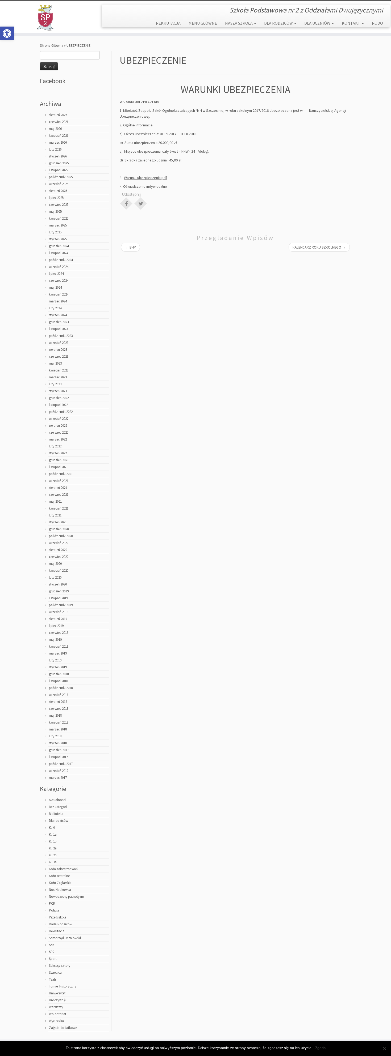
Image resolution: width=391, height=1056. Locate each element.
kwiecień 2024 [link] (58, 294)
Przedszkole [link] (57, 917)
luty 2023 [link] (55, 384)
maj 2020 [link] (55, 563)
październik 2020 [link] (61, 536)
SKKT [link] (52, 945)
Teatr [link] (52, 979)
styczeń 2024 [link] (58, 315)
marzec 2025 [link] (58, 225)
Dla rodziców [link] (58, 820)
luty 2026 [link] (55, 149)
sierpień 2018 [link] (58, 701)
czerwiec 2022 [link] (58, 432)
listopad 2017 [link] (58, 757)
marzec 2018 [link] (58, 729)
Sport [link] (53, 958)
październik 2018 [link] (61, 688)
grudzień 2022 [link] (59, 398)
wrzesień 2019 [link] (58, 612)
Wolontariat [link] (57, 1014)
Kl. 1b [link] (53, 841)
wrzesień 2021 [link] (58, 480)
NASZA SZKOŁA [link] (239, 23)
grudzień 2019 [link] (59, 591)
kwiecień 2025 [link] (58, 218)
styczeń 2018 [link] (58, 743)
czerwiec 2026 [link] (58, 121)
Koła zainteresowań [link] (63, 869)
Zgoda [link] (320, 1048)
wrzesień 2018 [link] (58, 694)
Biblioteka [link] (56, 813)
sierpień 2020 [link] (58, 550)
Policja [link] (54, 910)
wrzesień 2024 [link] (58, 266)
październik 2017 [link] (61, 764)
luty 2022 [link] (55, 446)
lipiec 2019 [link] (56, 625)
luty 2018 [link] (55, 736)
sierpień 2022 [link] (58, 425)
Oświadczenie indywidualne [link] (145, 186)
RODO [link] (377, 23)
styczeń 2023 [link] (58, 391)
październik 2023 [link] (61, 336)
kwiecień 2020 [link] (58, 570)
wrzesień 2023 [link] (58, 342)
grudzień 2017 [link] (59, 750)
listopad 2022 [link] (58, 405)
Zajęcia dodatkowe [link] (63, 1027)
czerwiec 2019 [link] (58, 632)
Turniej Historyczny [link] (62, 986)
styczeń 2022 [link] (58, 453)
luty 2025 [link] (55, 232)
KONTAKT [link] (351, 23)
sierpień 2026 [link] (58, 115)
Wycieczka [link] (56, 1021)
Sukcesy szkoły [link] (59, 965)
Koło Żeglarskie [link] (60, 882)
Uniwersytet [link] (57, 993)
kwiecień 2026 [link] (58, 135)
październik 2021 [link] (61, 474)
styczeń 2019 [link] (58, 667)
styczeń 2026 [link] (58, 156)
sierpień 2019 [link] (58, 619)
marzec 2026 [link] (58, 142)
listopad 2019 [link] (58, 598)
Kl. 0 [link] (52, 827)
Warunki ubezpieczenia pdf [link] (145, 177)
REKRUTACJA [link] (168, 23)
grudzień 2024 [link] (59, 246)
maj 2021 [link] (55, 501)
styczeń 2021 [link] (58, 522)
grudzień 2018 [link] (59, 674)
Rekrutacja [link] (56, 931)
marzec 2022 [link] (58, 439)
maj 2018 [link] (55, 715)
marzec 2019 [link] (58, 653)
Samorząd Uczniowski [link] (65, 938)
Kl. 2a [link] (53, 848)
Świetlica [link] (55, 972)
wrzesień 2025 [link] (58, 184)
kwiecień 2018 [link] (58, 722)
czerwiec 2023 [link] (58, 356)
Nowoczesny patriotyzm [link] (66, 896)
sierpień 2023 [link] (58, 349)
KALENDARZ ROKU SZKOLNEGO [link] (319, 247)
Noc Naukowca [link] (60, 889)
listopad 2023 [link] (58, 329)
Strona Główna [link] (51, 45)
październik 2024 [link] (61, 260)
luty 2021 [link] (55, 515)
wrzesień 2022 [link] (58, 418)
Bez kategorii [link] (58, 807)
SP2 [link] (51, 952)
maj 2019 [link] (55, 639)
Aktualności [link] (57, 800)
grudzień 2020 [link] (59, 529)
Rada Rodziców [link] (60, 924)
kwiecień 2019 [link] (58, 646)
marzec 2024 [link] (58, 301)
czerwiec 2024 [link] (58, 280)
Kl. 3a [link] (53, 862)
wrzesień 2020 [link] (58, 543)
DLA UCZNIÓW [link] (317, 23)
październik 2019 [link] (61, 605)
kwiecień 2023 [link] (58, 370)
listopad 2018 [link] (58, 681)
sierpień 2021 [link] (58, 487)
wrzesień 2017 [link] (58, 770)
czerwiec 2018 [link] (58, 708)
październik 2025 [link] (61, 177)
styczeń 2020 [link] (58, 584)
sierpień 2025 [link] (58, 191)
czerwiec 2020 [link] (58, 556)
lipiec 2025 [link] (56, 197)
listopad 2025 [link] (58, 170)
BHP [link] (130, 247)
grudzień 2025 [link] (59, 163)
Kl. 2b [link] (53, 855)
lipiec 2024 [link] (56, 273)
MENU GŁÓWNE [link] (203, 23)
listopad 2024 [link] (58, 253)
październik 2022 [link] (61, 411)
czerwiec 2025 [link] (58, 204)
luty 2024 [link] (55, 308)
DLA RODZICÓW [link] (279, 23)
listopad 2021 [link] (58, 467)
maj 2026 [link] (55, 128)
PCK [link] (52, 903)
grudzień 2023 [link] (59, 322)
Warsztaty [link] (56, 1007)
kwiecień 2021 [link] (58, 508)
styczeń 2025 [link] (58, 239)
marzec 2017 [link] (58, 777)
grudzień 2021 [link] (59, 460)
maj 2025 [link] (55, 211)
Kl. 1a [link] (53, 834)
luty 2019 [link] (55, 660)
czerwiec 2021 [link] (58, 494)
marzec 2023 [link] (58, 377)
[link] (7, 33)
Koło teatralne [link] (59, 876)
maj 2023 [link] (55, 363)
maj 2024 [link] (55, 287)
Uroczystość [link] (57, 1000)
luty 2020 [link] (55, 577)
